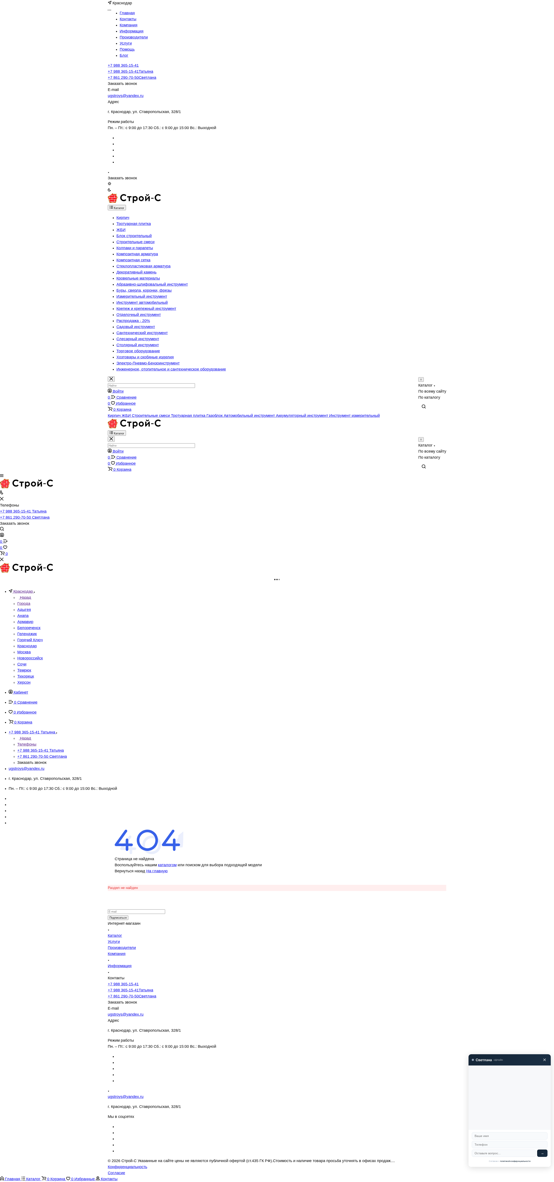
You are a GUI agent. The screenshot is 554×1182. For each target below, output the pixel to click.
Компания (117, 954)
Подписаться (118, 917)
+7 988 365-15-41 (123, 65)
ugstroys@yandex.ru (125, 96)
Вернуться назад (130, 871)
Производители (122, 948)
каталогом (167, 865)
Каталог (115, 935)
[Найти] (423, 406)
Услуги (114, 941)
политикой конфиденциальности (515, 1161)
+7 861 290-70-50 (132, 77)
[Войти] (2, 535)
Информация (120, 966)
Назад (25, 597)
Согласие (116, 1173)
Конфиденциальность (127, 1167)
